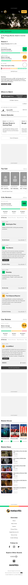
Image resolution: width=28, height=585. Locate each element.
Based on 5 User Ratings (6, 58)
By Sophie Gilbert (6, 264)
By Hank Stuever (5, 239)
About (14, 520)
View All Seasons (14, 138)
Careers (14, 526)
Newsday (7, 272)
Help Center (14, 523)
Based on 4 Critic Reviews (6, 50)
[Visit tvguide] (14, 562)
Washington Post (9, 224)
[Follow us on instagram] (14, 547)
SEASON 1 (4, 362)
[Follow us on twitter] (18, 547)
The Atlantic (8, 248)
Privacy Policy (14, 529)
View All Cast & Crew (7, 191)
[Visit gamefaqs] (14, 565)
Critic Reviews (6, 197)
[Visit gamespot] (14, 557)
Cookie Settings (14, 538)
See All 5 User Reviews (14, 367)
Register (24, 11)
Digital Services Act (14, 532)
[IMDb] (21, 572)
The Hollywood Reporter (11, 296)
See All (25, 168)
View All (25, 197)
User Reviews (6, 319)
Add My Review (14, 71)
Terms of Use (14, 535)
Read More (5, 260)
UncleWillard (8, 346)
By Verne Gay (5, 287)
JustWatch (24, 103)
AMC (2, 31)
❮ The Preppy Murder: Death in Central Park (13, 37)
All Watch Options (14, 100)
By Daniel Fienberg (6, 311)
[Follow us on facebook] (9, 547)
